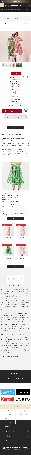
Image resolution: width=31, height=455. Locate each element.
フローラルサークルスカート (14, 18)
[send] (26, 111)
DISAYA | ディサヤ (12, 193)
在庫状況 (14, 101)
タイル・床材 (13, 9)
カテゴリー (15, 406)
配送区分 (4, 199)
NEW (2, 9)
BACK (3, 18)
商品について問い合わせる (15, 379)
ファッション (23, 418)
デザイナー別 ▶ (23, 422)
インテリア (6, 9)
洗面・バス (28, 9)
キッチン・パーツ (20, 9)
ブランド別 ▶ (8, 422)
